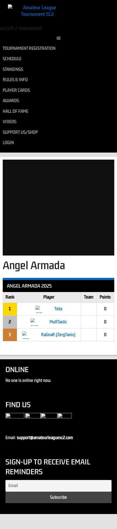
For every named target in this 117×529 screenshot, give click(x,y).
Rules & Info (15, 80)
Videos (9, 122)
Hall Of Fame (15, 111)
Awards (11, 101)
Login (8, 143)
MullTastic (58, 322)
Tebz (58, 309)
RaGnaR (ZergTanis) (58, 335)
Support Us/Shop (20, 132)
